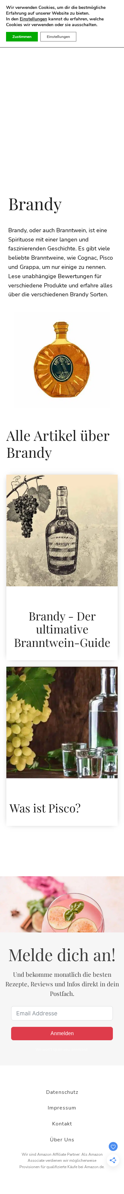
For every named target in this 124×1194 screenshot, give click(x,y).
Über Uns (62, 1139)
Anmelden (62, 1033)
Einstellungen (33, 19)
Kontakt (62, 1123)
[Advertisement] (62, 122)
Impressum (62, 1107)
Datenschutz (62, 1092)
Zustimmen (21, 36)
